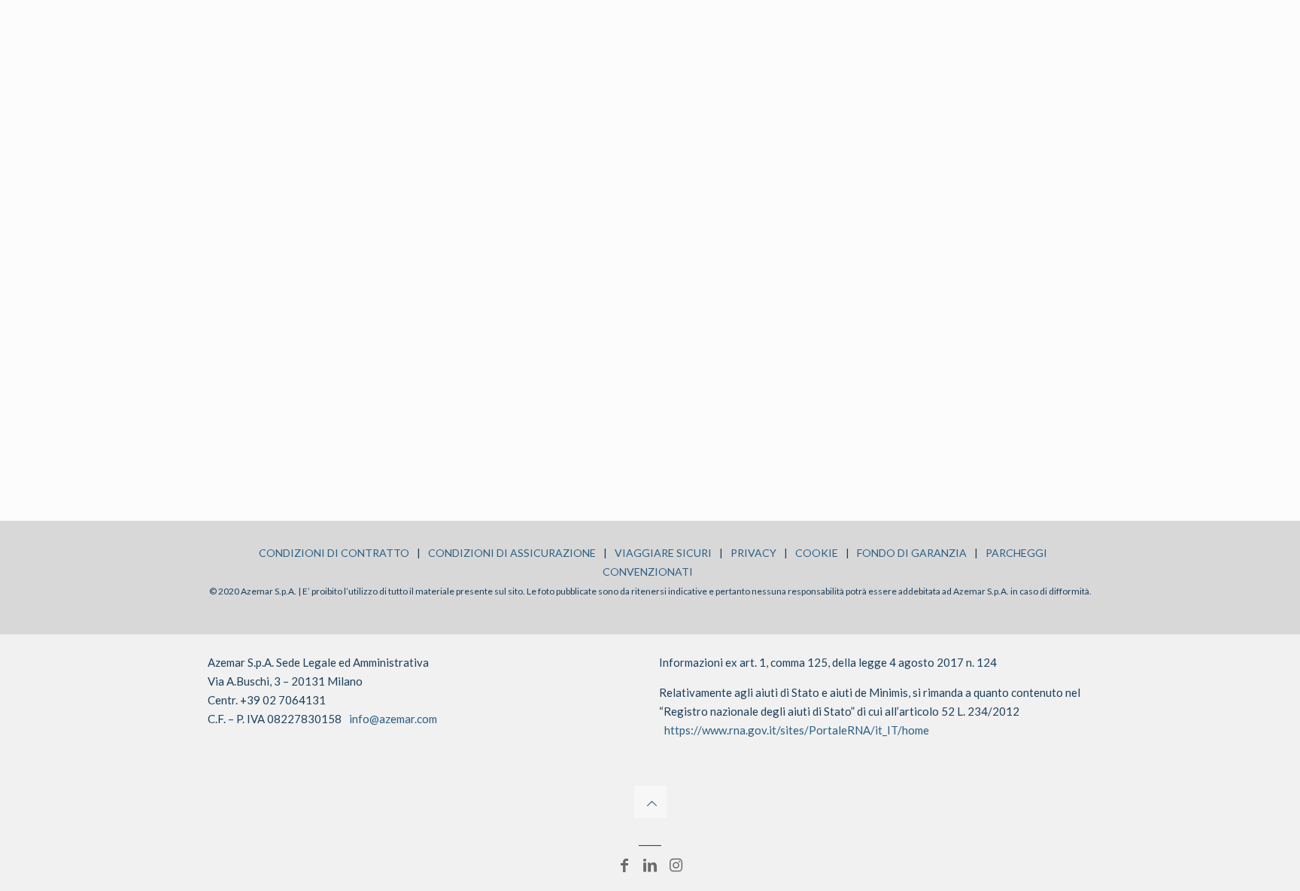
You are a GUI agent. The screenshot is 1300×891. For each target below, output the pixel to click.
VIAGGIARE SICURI (663, 552)
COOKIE (816, 552)
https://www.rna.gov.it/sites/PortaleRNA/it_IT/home (796, 730)
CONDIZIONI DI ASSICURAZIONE (512, 552)
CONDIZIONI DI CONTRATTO (334, 552)
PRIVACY (753, 552)
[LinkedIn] (650, 865)
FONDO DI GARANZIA (912, 552)
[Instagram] (675, 865)
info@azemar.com (393, 718)
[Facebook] (624, 865)
